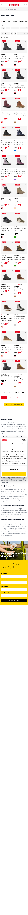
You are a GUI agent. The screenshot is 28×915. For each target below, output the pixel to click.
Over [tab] (23, 443)
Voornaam (4, 573)
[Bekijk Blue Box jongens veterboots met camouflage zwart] (7, 276)
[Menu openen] (2, 4)
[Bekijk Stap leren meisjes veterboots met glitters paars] (20, 161)
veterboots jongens (13, 429)
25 (18, 33)
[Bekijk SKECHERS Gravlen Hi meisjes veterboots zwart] (7, 366)
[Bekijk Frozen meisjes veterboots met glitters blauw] (20, 132)
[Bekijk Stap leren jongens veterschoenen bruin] (20, 104)
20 (2, 33)
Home (9, 21)
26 (21, 33)
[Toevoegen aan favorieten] (12, 41)
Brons (12, 28)
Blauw (8, 28)
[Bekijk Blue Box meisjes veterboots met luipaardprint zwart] (20, 337)
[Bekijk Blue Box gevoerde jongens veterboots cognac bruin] (20, 366)
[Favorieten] (24, 5)
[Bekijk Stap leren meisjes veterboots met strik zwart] (7, 75)
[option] (1, 64)
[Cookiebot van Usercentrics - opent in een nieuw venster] (20, 440)
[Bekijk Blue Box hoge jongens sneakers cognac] (7, 337)
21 (5, 33)
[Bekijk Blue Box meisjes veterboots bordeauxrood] (7, 104)
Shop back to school (15, 1)
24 (15, 33)
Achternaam (5, 586)
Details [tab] (14, 443)
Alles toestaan (14, 474)
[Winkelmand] (26, 5)
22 (8, 33)
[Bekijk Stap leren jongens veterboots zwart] (7, 132)
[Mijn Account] (21, 5)
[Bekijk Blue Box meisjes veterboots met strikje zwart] (20, 75)
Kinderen (15, 21)
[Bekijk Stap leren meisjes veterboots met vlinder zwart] (20, 46)
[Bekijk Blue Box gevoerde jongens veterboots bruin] (20, 276)
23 (11, 33)
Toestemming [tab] (5, 443)
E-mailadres (5, 592)
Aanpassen (13, 469)
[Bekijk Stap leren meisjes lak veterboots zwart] (7, 190)
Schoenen (21, 21)
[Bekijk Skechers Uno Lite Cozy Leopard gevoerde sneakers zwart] (7, 219)
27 (24, 33)
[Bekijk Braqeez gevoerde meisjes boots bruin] (7, 247)
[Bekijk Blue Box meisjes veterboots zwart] (7, 46)
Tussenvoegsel (5, 579)
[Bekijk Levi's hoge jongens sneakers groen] (20, 219)
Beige (3, 28)
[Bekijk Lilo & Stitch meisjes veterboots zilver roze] (7, 161)
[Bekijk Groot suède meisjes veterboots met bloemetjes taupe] (20, 190)
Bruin (17, 28)
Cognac (22, 28)
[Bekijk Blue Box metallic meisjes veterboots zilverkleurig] (20, 307)
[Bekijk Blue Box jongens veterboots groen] (20, 247)
